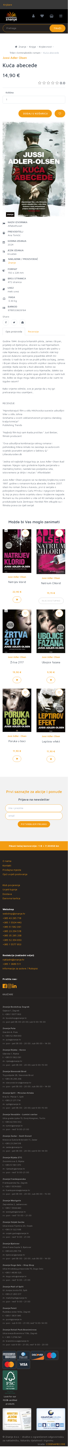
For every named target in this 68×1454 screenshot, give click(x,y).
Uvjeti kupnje (10, 889)
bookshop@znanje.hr (16, 1018)
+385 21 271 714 (13, 1100)
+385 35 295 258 (12, 935)
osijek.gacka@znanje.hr (17, 1233)
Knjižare (7, 4)
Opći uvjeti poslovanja (15, 874)
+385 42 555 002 (13, 1122)
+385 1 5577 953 (12, 944)
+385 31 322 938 (13, 1229)
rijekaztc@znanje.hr (15, 1168)
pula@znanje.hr (13, 1039)
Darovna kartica (11, 898)
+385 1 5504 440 (12, 922)
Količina (10, 92)
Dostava (7, 893)
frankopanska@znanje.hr (18, 1190)
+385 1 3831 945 (13, 1315)
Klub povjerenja (11, 885)
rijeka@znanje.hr (14, 1061)
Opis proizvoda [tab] (14, 331)
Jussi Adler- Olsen (16, 736)
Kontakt (7, 865)
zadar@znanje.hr (14, 1147)
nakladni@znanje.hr (13, 959)
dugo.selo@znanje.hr (16, 1276)
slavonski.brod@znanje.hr (18, 1082)
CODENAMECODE (55, 1444)
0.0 (62, 83)
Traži (57, 28)
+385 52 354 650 (12, 939)
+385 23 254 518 (12, 931)
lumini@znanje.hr (14, 1125)
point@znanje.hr (14, 1319)
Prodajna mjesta (12, 869)
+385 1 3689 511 (12, 963)
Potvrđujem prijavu (34, 824)
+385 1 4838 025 (13, 1272)
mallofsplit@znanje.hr (16, 1298)
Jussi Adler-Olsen (17, 576)
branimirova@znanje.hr (17, 1341)
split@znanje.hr (13, 1104)
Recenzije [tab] (33, 331)
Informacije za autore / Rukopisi (20, 968)
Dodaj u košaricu (35, 113)
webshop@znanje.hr (14, 913)
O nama (7, 860)
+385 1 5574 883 (13, 1186)
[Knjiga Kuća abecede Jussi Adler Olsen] (6, 322)
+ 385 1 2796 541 (13, 1337)
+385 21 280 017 (13, 1294)
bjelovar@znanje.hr (15, 1255)
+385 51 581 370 (13, 1165)
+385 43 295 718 (12, 918)
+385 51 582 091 (12, 926)
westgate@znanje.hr (16, 1211)
